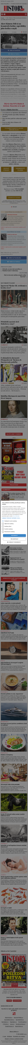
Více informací (16, 516)
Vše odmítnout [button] (14, 539)
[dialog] (14, 522)
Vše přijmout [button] (14, 535)
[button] (14, 518)
